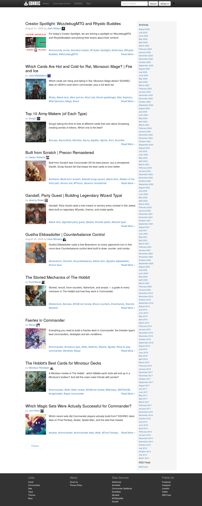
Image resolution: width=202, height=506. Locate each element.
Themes (31, 495)
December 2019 (146, 293)
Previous (35, 445)
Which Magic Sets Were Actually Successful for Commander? (78, 406)
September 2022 (146, 184)
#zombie (119, 140)
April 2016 (143, 428)
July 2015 (143, 448)
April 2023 (143, 161)
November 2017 (146, 375)
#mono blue (55, 265)
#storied (53, 307)
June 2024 (143, 115)
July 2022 (143, 190)
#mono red (66, 183)
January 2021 (145, 250)
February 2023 (145, 167)
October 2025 (145, 62)
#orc (111, 140)
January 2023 (145, 171)
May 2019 (143, 316)
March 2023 (144, 164)
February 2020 (145, 286)
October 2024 (145, 101)
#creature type (72, 346)
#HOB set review (82, 304)
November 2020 (146, 256)
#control (67, 261)
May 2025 (143, 78)
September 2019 (146, 303)
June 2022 (143, 194)
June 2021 (143, 233)
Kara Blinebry (55, 239)
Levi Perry (34, 410)
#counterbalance (82, 261)
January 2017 (145, 408)
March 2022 (144, 204)
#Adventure (55, 304)
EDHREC (78, 3)
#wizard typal (119, 222)
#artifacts (54, 179)
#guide (111, 346)
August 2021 (144, 227)
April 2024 (143, 121)
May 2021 (143, 237)
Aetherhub (116, 482)
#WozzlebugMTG (68, 54)
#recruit (130, 304)
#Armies (76, 140)
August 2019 (144, 306)
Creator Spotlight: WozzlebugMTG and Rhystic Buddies (73, 23)
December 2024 (146, 95)
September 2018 (146, 342)
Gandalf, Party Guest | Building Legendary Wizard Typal (73, 195)
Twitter (165, 491)
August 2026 (144, 29)
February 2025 (145, 88)
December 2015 (146, 438)
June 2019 (143, 312)
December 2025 (146, 55)
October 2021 (145, 220)
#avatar (53, 432)
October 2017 (145, 378)
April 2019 (143, 319)
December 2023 (146, 134)
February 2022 (145, 207)
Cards (30, 482)
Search (153, 3)
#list (119, 97)
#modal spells (102, 222)
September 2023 (146, 144)
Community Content (61, 3)
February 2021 (145, 247)
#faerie (102, 346)
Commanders (34, 485)
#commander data (84, 432)
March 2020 (144, 283)
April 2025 (143, 82)
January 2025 (145, 91)
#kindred (68, 350)
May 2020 (143, 276)
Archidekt (116, 485)
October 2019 (145, 299)
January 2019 (145, 329)
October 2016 (145, 418)
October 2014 (145, 451)
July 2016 (143, 421)
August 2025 (144, 68)
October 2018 (145, 339)
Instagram (166, 485)
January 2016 (145, 435)
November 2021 (146, 217)
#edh (84, 346)
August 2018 (144, 345)
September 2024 (146, 105)
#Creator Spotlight (100, 50)
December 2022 (146, 174)
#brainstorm (55, 261)
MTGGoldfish (117, 498)
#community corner (59, 50)
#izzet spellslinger (106, 97)
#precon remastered (95, 183)
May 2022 (143, 197)
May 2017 (143, 395)
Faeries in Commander (45, 320)
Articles (46, 3)
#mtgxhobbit (55, 393)
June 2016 (143, 425)
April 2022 (143, 200)
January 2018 (145, 369)
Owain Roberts (37, 157)
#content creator (80, 50)
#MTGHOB (124, 389)
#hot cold (90, 97)
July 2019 (143, 309)
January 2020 (145, 289)
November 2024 (146, 98)
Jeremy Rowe (37, 200)
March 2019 (144, 322)
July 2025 (143, 72)
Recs (89, 3)
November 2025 (146, 58)
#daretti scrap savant (93, 179)
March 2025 (144, 85)
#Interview (117, 50)
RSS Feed (143, 466)
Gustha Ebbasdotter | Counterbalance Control (65, 234)
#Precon (78, 183)
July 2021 (143, 230)
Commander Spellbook (122, 488)
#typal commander (74, 393)
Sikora (32, 324)
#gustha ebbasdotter (117, 261)
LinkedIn (165, 488)
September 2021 (146, 223)
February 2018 (145, 365)
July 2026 (143, 32)
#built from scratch (70, 179)
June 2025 (143, 75)
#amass (53, 140)
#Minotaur (111, 389)
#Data (52, 97)
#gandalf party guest (73, 222)
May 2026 (143, 39)
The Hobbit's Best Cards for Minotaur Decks (63, 363)
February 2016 (145, 431)
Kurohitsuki (35, 282)
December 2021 (146, 214)
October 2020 (145, 260)
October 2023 (145, 141)
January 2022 (145, 210)
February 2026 (145, 49)
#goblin (95, 140)
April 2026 (143, 42)
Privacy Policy (76, 485)
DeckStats (116, 491)
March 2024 (144, 124)
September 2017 (146, 382)
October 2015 (145, 444)
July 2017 (143, 388)
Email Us (74, 482)
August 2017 (144, 385)
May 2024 (143, 118)
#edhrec (92, 346)
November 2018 (146, 336)
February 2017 (145, 405)
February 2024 (145, 128)
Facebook (166, 482)
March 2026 (144, 45)
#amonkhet (65, 140)
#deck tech (63, 97)
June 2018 (143, 352)
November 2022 (146, 177)
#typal (77, 350)
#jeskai (90, 222)
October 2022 (145, 181)
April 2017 (143, 398)
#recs (76, 101)
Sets (30, 488)
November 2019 (146, 296)
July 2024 (143, 111)
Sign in (165, 3)
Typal (30, 491)
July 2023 (143, 151)
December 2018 (146, 332)
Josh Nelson (54, 28)
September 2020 (146, 263)
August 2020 (144, 266)
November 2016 (146, 415)
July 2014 (143, 454)
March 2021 (144, 243)
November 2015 (146, 441)
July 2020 (143, 270)
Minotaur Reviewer (39, 367)
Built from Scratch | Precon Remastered (59, 152)
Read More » (128, 54)
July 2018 (143, 349)
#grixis (103, 140)
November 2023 (146, 138)
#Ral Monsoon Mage (60, 101)
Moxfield (115, 495)
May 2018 (143, 355)
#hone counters (101, 304)
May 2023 (143, 157)
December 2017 (146, 372)
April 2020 (143, 279)
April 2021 (143, 240)
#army (86, 140)
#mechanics (117, 304)
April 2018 (143, 359)
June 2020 (143, 273)
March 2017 (144, 402)
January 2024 (145, 131)
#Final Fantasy (110, 432)
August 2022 (144, 187)
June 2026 (143, 35)
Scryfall (115, 501)
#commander (56, 346)
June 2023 (143, 154)
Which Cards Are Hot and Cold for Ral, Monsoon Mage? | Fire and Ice (78, 68)
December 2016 (146, 411)
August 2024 (144, 108)
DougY (33, 118)
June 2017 (143, 392)
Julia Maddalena (38, 75)
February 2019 (145, 326)
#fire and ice (77, 97)
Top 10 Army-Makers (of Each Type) (56, 113)
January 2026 (145, 52)
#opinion (127, 97)
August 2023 (144, 148)
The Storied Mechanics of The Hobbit (57, 277)
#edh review (78, 389)
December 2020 (146, 253)
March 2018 (144, 362)
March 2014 (144, 458)
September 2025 (146, 65)
